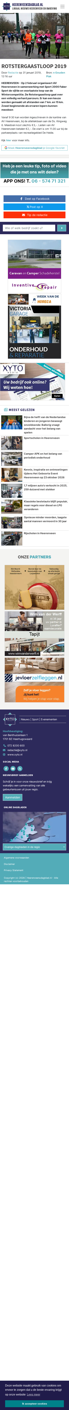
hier (8, 140)
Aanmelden (12, 797)
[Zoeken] (61, 228)
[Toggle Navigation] (62, 6)
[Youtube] (13, 768)
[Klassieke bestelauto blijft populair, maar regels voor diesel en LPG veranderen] (11, 507)
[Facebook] (6, 768)
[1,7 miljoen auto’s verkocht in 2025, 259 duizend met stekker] (11, 491)
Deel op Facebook (37, 198)
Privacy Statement (13, 870)
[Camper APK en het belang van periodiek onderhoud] (11, 459)
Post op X (36, 207)
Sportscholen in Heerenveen (42, 437)
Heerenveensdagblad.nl (27, 5)
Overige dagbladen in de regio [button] (22, 846)
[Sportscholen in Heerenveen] (11, 443)
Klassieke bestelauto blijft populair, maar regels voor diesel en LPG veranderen (46, 505)
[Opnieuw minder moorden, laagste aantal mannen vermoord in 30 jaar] (11, 522)
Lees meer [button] (33, 1394)
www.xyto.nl (14, 754)
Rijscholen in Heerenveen (40, 533)
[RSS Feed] (20, 768)
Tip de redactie (37, 215)
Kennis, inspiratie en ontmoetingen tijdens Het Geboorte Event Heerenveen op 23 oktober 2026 (46, 473)
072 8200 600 (16, 745)
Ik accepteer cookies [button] (34, 1403)
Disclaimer (9, 864)
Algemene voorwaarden (16, 857)
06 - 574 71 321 (48, 181)
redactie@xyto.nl (17, 750)
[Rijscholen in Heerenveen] (11, 538)
